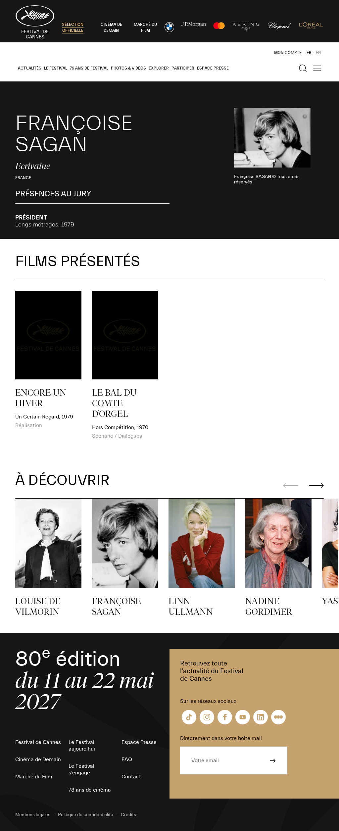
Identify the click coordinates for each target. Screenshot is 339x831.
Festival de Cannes (38, 742)
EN (318, 52)
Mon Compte (288, 52)
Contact (131, 777)
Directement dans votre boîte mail (221, 738)
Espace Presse (213, 68)
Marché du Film (33, 777)
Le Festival (55, 68)
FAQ (126, 759)
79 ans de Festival (89, 68)
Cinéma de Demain (38, 759)
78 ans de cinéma (90, 790)
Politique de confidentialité (85, 814)
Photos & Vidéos (128, 68)
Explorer (159, 68)
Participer (182, 68)
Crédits (128, 814)
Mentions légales (32, 814)
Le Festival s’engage (81, 769)
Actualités (29, 68)
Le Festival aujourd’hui (82, 745)
